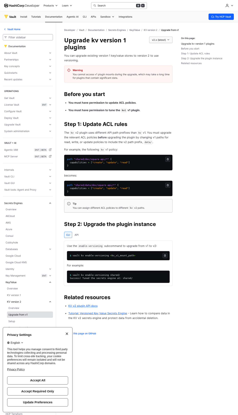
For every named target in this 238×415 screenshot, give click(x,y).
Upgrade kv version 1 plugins (197, 43)
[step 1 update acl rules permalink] (131, 124)
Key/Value (134, 30)
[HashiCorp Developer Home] (21, 5)
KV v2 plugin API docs (83, 306)
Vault (81, 30)
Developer (69, 30)
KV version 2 (150, 30)
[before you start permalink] (108, 95)
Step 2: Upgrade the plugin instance (201, 58)
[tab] (68, 235)
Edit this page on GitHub (82, 333)
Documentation (96, 30)
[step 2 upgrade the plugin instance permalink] (159, 224)
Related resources (191, 63)
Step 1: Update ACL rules (195, 53)
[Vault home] (10, 16)
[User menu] (229, 5)
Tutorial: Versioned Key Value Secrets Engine (97, 313)
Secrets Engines (117, 30)
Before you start (190, 48)
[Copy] (167, 159)
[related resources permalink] (114, 298)
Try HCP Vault (223, 16)
